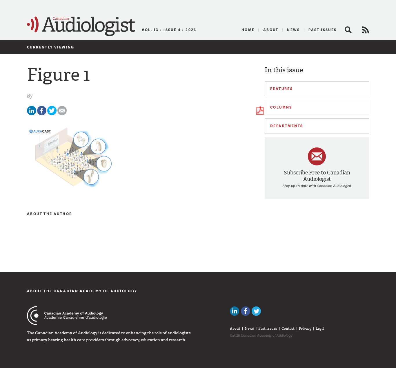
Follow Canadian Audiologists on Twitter (256, 311)
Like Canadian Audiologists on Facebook (245, 311)
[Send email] (62, 114)
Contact (288, 328)
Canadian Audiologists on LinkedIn (234, 311)
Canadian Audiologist (81, 26)
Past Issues (322, 29)
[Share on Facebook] (41, 114)
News (293, 29)
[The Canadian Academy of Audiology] (67, 315)
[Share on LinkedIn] (31, 114)
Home (248, 29)
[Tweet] (52, 114)
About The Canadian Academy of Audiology (82, 290)
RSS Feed (365, 29)
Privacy (305, 328)
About (271, 29)
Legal (320, 328)
